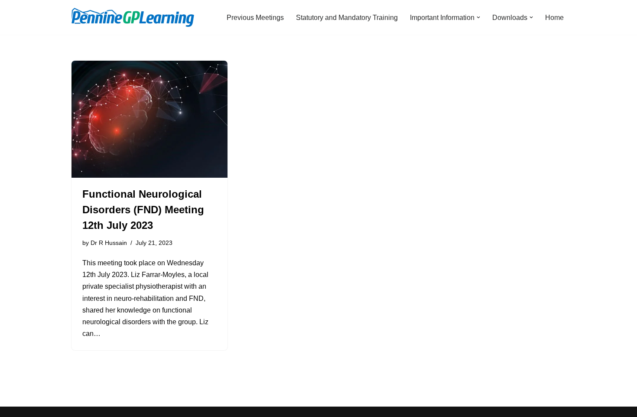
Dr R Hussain (109, 242)
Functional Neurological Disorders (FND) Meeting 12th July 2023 (143, 209)
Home (554, 17)
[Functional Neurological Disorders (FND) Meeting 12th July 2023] (150, 119)
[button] (478, 17)
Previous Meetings (255, 17)
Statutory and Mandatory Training (347, 17)
